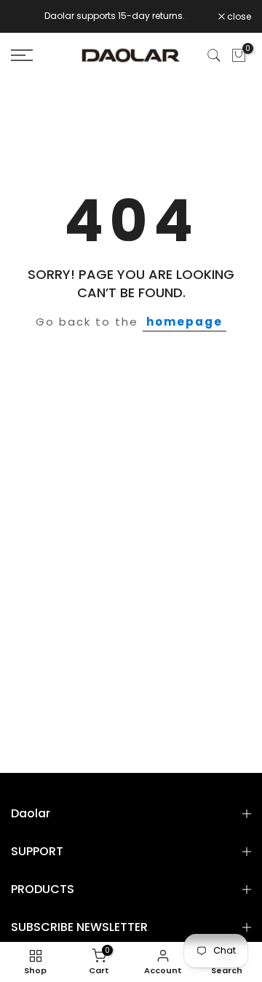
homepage (184, 321)
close (238, 16)
